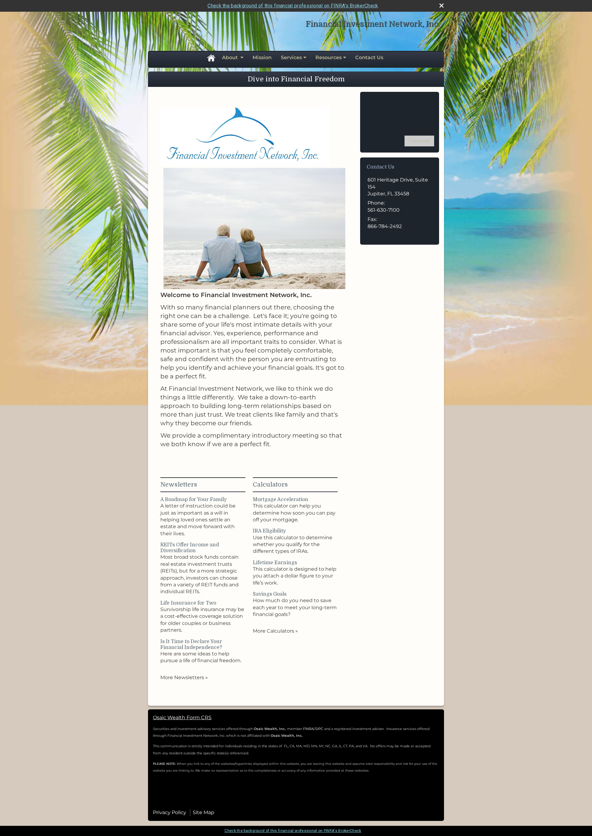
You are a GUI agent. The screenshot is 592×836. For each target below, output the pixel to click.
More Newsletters (184, 677)
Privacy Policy (169, 812)
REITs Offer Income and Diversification (189, 547)
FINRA (308, 729)
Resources (328, 57)
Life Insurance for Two (188, 603)
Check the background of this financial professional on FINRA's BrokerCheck (293, 6)
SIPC (319, 729)
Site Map (203, 812)
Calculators (270, 484)
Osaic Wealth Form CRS (182, 717)
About (230, 57)
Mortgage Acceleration (280, 499)
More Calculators (275, 631)
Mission (262, 57)
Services (291, 57)
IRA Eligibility (269, 531)
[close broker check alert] (441, 5)
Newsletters (178, 484)
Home (210, 57)
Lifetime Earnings (275, 562)
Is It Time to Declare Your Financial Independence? (191, 644)
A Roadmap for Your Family (193, 499)
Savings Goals (269, 594)
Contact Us (369, 57)
